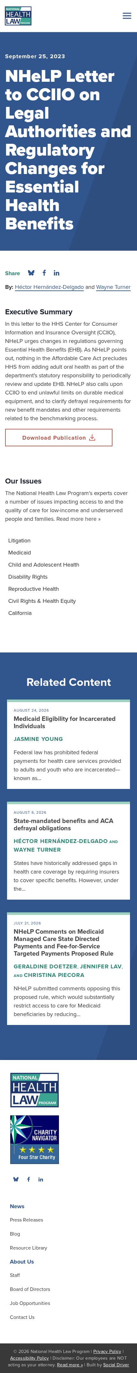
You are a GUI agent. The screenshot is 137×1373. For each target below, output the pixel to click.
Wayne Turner (113, 286)
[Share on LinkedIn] (56, 273)
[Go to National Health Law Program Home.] (18, 15)
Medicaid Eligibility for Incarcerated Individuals (65, 722)
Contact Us (22, 1317)
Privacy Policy (107, 1351)
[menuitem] (68, 540)
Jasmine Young (38, 738)
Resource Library (28, 1248)
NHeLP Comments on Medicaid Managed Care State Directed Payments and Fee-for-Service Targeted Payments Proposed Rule (63, 943)
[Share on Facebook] (44, 273)
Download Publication (54, 437)
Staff (15, 1275)
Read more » (70, 1365)
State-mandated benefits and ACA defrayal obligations (63, 824)
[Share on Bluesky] (31, 273)
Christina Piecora (54, 975)
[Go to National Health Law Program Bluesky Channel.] (16, 1179)
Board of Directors (30, 1289)
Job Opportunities (30, 1303)
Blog (15, 1234)
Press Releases (26, 1220)
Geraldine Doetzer (45, 966)
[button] (126, 15)
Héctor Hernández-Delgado (49, 286)
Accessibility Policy (29, 1358)
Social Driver (116, 1365)
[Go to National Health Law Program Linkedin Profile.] (41, 1179)
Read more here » (78, 518)
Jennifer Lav (101, 966)
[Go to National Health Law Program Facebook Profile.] (28, 1179)
